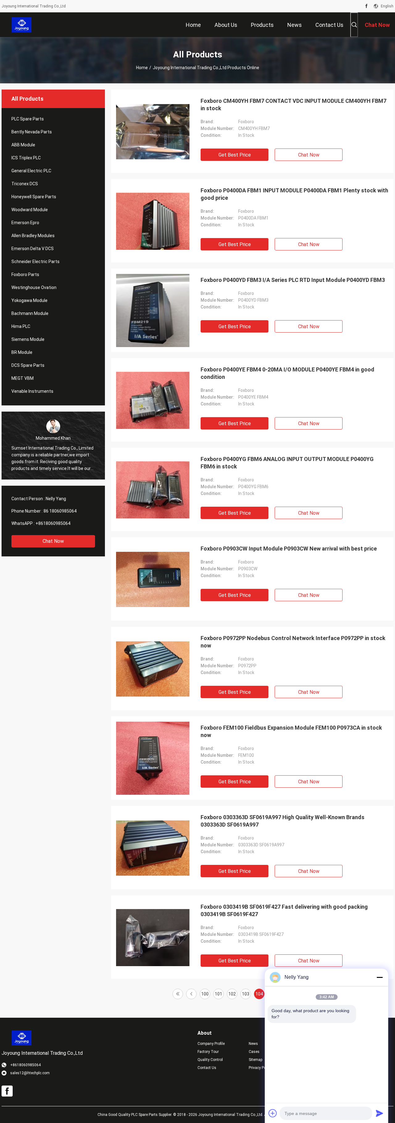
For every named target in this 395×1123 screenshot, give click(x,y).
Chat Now (53, 541)
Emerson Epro (25, 222)
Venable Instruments (32, 391)
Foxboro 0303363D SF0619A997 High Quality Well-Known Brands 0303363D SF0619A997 (282, 821)
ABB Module (23, 144)
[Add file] (272, 1113)
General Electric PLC (31, 170)
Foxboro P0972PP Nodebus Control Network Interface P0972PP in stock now (293, 642)
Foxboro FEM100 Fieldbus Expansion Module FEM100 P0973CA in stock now (291, 731)
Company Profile (211, 1043)
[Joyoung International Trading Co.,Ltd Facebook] (366, 6)
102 (232, 993)
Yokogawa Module (29, 300)
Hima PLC (20, 326)
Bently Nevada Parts (31, 131)
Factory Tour (208, 1052)
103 (245, 993)
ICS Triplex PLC (26, 157)
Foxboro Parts (25, 274)
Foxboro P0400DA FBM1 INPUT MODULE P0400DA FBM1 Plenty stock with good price (294, 194)
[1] (178, 994)
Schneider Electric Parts (35, 261)
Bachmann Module (29, 313)
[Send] (380, 1113)
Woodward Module (29, 209)
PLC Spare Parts (27, 118)
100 (205, 993)
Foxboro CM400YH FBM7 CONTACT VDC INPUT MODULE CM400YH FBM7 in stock (293, 104)
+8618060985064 (52, 523)
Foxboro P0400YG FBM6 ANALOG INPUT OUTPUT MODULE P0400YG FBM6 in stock (287, 463)
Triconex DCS (24, 183)
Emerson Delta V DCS (32, 248)
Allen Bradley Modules (33, 235)
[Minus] (379, 977)
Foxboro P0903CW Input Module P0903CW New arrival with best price (289, 548)
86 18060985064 (60, 511)
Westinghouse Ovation (33, 287)
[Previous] (191, 994)
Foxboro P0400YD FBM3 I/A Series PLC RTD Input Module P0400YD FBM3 (293, 280)
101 (218, 993)
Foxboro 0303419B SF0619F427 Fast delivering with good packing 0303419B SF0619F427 (284, 910)
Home (142, 67)
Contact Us (207, 1068)
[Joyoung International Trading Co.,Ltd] (22, 24)
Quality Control (210, 1060)
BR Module (21, 352)
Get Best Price (234, 155)
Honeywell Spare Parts (33, 196)
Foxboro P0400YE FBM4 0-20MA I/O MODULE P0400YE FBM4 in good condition (287, 373)
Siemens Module (27, 339)
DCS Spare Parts (27, 365)
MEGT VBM (22, 378)
